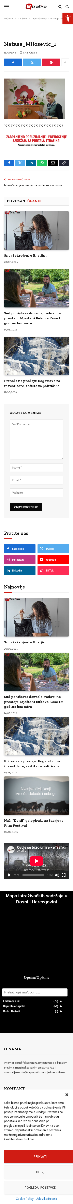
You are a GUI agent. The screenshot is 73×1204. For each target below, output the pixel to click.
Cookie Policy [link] (25, 1199)
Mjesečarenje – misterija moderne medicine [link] (33, 185)
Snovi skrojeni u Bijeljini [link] (25, 255)
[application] (36, 861)
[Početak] (9, 875)
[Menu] (6, 6)
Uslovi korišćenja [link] (46, 1199)
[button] (67, 1095)
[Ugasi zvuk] (57, 875)
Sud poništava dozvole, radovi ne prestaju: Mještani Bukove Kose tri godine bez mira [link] (33, 318)
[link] (67, 18)
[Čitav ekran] (64, 875)
